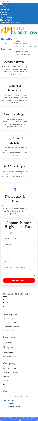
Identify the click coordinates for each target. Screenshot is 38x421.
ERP (4, 299)
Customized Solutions (11, 326)
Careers (6, 377)
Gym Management (10, 315)
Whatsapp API (8, 318)
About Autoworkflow (10, 369)
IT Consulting (8, 330)
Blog (5, 384)
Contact (6, 380)
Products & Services (10, 373)
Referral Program (7, 17)
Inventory (6, 303)
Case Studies (7, 342)
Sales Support (8, 353)
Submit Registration (19, 280)
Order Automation (10, 322)
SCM (4, 311)
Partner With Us (6, 20)
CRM (5, 307)
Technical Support (9, 356)
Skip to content (5, 1)
